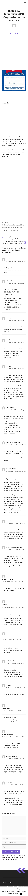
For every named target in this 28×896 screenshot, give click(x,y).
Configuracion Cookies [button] (12, 893)
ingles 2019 (19, 225)
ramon (8, 685)
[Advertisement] (14, 54)
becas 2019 (11, 225)
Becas (6, 222)
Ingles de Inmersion (8, 228)
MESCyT (15, 230)
